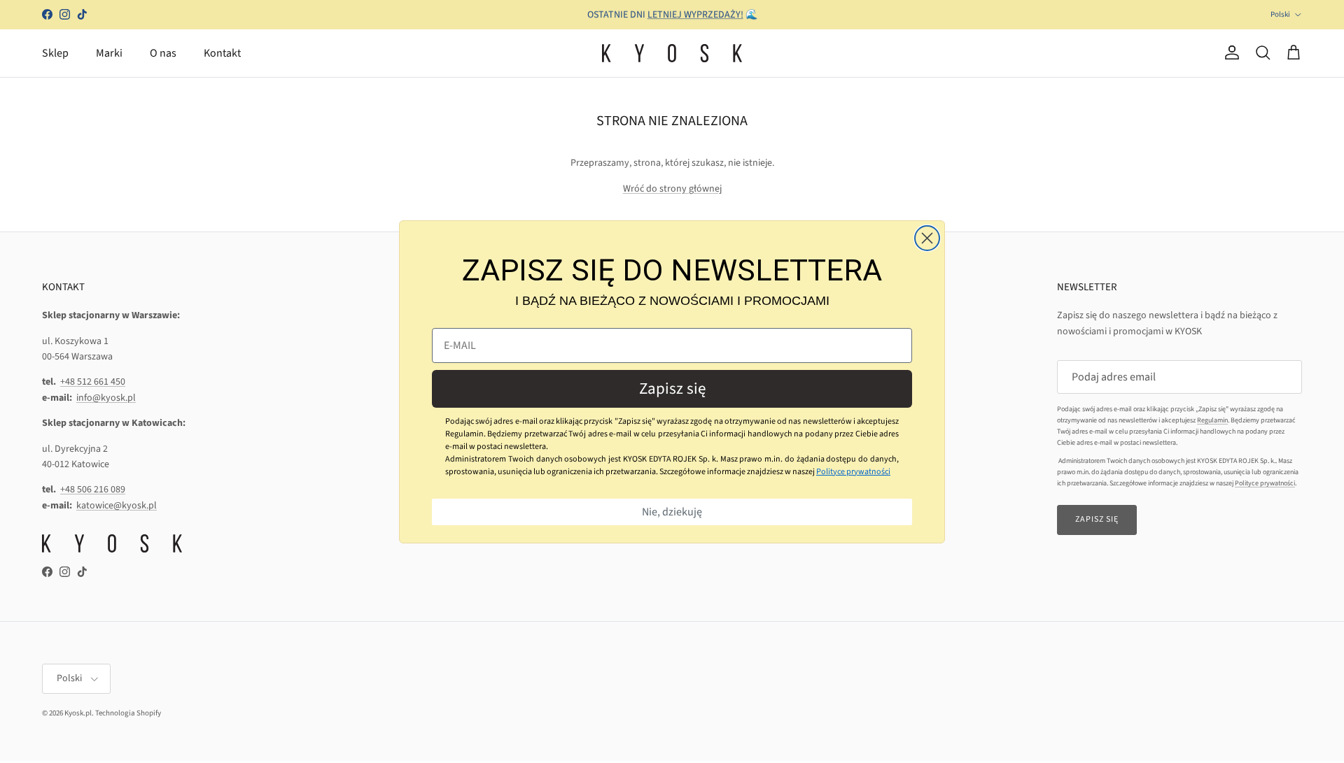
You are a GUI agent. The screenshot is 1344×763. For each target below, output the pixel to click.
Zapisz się (672, 388)
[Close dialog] (927, 238)
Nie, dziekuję (672, 512)
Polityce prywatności (853, 472)
